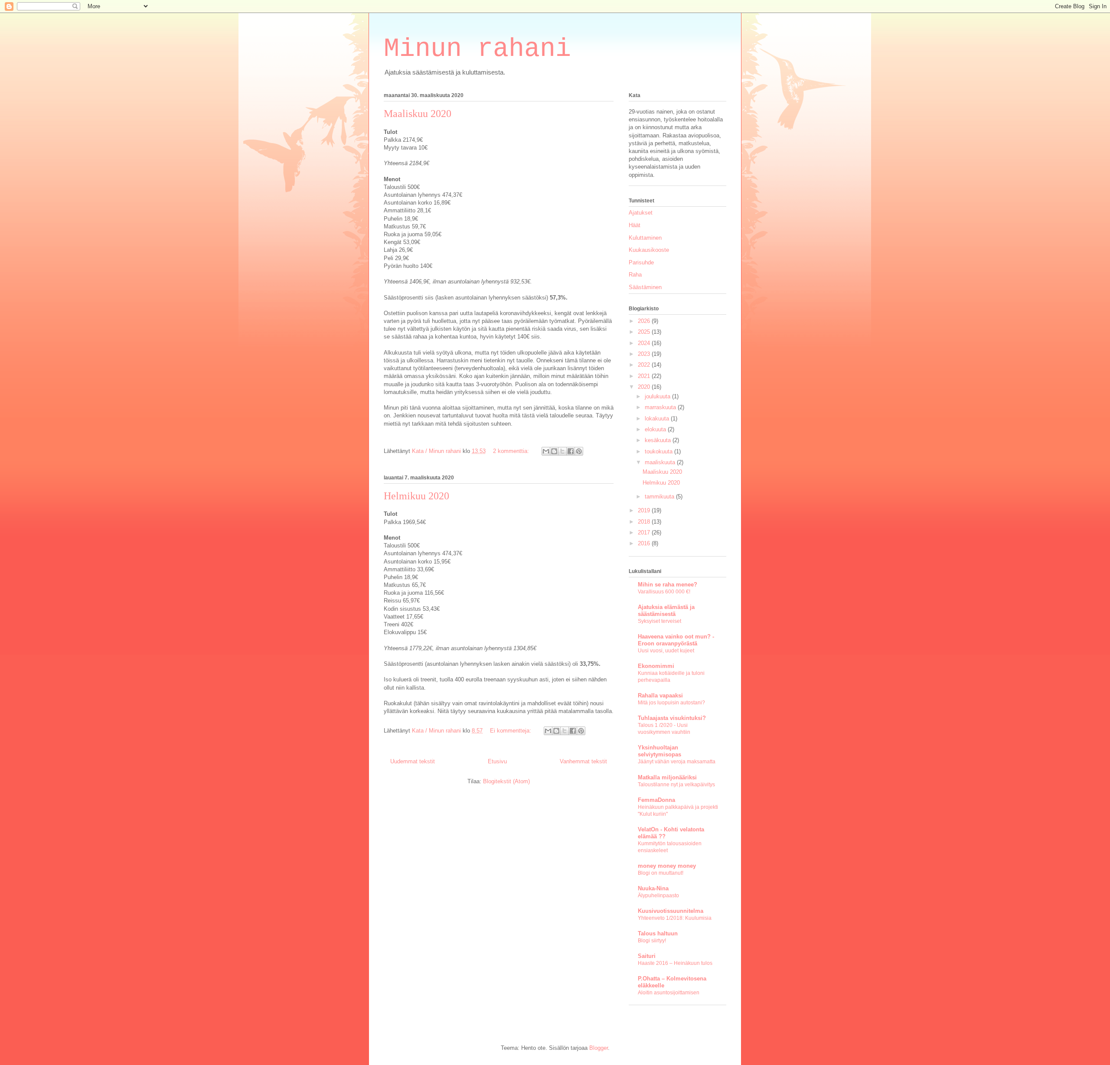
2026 (645, 321)
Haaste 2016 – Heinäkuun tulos (675, 963)
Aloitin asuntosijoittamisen (668, 993)
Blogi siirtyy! (652, 941)
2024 (645, 343)
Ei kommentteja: (511, 730)
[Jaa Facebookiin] (570, 451)
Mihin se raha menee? (667, 584)
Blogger (598, 1048)
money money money (667, 866)
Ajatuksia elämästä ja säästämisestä (666, 610)
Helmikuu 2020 (416, 496)
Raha (635, 274)
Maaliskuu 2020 (417, 113)
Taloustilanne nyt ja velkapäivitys (676, 785)
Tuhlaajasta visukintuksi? (672, 718)
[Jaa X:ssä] (562, 451)
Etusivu (497, 761)
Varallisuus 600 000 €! (664, 592)
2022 (645, 365)
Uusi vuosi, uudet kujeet (666, 651)
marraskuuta (661, 407)
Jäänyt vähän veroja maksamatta (676, 762)
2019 (645, 510)
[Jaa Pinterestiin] (579, 451)
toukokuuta (659, 451)
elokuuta (656, 429)
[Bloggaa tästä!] (554, 451)
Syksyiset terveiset (659, 621)
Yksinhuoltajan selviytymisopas (659, 751)
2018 (645, 521)
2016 (645, 543)
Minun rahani (477, 49)
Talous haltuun (658, 933)
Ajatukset (641, 212)
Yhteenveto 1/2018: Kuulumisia (675, 918)
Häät (634, 225)
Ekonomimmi (656, 666)
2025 (645, 332)
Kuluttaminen (645, 237)
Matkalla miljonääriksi (667, 777)
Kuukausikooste (649, 250)
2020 (645, 387)
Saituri (647, 956)
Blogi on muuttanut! (660, 873)
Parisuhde (641, 262)
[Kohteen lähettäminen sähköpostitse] (546, 451)
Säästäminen (645, 287)
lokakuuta (658, 418)
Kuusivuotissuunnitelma (670, 911)
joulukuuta (658, 396)
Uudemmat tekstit (412, 761)
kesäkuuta (659, 440)
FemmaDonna (656, 800)
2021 (645, 376)
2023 (645, 354)
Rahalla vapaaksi (660, 695)
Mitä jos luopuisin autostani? (671, 703)
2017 (645, 532)
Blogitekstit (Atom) (506, 781)
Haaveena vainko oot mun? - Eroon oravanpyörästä (676, 640)
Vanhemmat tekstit (583, 761)
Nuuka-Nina (653, 888)
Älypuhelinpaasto (658, 895)
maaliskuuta (661, 462)
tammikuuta (660, 496)
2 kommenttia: (512, 451)
